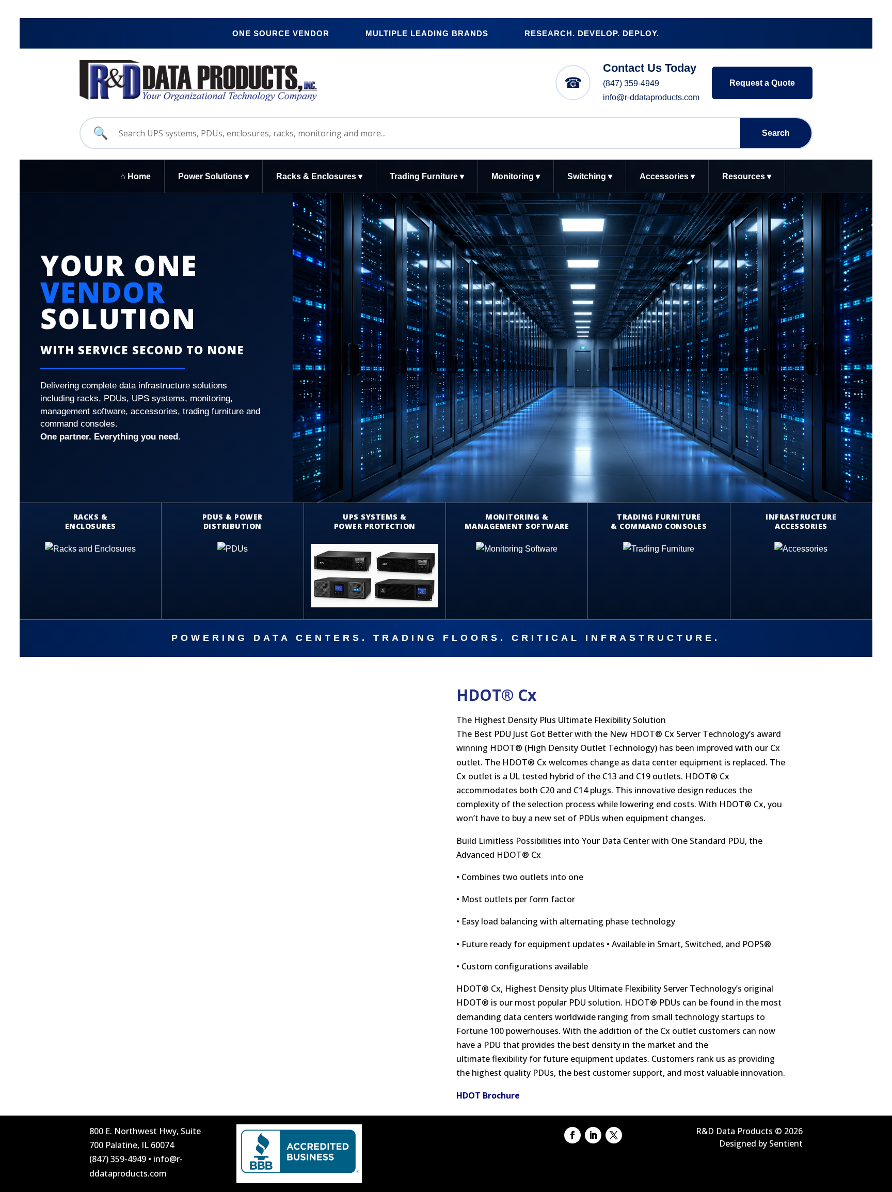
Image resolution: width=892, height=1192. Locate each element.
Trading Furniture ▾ (427, 176)
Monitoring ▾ (515, 176)
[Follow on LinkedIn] (593, 1135)
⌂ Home (135, 176)
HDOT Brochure (488, 1095)
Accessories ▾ (667, 176)
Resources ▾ (746, 176)
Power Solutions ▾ (213, 176)
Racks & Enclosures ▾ (319, 176)
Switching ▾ (589, 176)
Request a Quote (762, 83)
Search (776, 133)
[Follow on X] (614, 1135)
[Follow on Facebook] (572, 1135)
